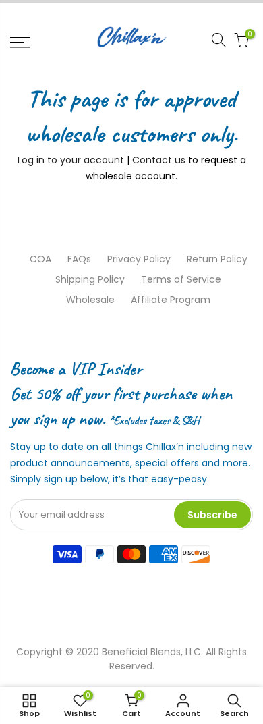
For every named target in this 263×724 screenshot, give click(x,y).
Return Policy (217, 259)
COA (40, 259)
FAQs (79, 259)
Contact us (158, 160)
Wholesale (90, 299)
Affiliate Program (170, 299)
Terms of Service (181, 279)
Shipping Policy (90, 279)
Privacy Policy (139, 259)
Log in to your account (71, 160)
